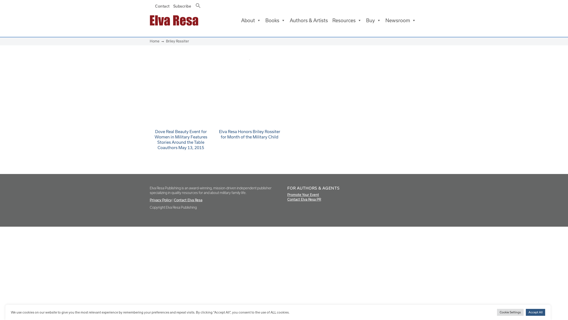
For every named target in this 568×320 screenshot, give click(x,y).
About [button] (248, 20)
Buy (370, 20)
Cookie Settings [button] (510, 312)
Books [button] (272, 20)
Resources (344, 20)
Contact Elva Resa (188, 200)
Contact (162, 6)
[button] (197, 4)
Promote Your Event (303, 195)
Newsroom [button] (397, 20)
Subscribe (182, 6)
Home (155, 41)
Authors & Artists (309, 20)
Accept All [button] (535, 312)
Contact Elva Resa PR (304, 199)
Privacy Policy (161, 200)
